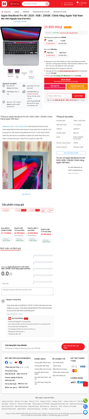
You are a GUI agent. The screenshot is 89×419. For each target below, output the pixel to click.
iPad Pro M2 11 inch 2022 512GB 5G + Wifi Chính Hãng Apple (33, 229)
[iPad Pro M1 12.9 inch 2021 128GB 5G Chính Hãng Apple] (20, 218)
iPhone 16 (13, 404)
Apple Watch (21, 409)
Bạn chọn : (51, 49)
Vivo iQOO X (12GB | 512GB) (6, 229)
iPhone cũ (54, 406)
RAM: (58, 137)
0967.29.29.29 (71, 100)
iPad (60, 406)
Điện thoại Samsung (77, 404)
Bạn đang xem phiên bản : (55, 37)
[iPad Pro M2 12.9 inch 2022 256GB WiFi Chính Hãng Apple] (47, 220)
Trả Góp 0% (55, 86)
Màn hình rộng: (62, 125)
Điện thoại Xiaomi (21, 406)
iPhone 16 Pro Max (24, 404)
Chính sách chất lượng (60, 372)
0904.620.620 (10, 380)
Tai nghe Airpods (54, 409)
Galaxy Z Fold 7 (45, 401)
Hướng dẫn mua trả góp (43, 369)
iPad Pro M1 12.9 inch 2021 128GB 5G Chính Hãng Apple (20, 229)
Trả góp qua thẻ (77, 87)
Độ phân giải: (61, 120)
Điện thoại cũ (44, 406)
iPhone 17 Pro (34, 401)
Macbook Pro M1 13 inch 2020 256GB (15, 126)
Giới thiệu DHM (58, 362)
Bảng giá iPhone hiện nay (59, 404)
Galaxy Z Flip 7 (57, 401)
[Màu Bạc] (10, 72)
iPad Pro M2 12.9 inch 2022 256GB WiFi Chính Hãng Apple (46, 230)
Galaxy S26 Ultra (7, 401)
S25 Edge (5, 404)
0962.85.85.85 (60, 100)
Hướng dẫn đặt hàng (42, 366)
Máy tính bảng (34, 406)
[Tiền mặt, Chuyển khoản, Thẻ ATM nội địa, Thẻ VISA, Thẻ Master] (79, 368)
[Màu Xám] (17, 72)
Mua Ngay (66, 80)
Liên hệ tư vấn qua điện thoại (69, 33)
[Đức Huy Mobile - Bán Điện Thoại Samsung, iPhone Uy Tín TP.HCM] (5, 3)
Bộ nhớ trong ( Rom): (64, 143)
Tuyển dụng (57, 366)
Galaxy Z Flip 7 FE (70, 401)
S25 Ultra (80, 401)
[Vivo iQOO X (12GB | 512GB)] (7, 218)
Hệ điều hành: (61, 133)
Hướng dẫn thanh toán (43, 362)
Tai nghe (45, 409)
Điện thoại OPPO (7, 406)
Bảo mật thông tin (59, 375)
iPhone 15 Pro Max (69, 406)
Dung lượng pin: (62, 147)
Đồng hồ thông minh (9, 409)
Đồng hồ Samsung (33, 409)
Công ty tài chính (32, 94)
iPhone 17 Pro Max (21, 401)
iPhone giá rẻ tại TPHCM (40, 404)
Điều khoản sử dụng (60, 369)
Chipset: (59, 129)
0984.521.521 (23, 384)
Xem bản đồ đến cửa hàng (71, 347)
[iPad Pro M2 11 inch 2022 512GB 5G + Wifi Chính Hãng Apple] (33, 218)
